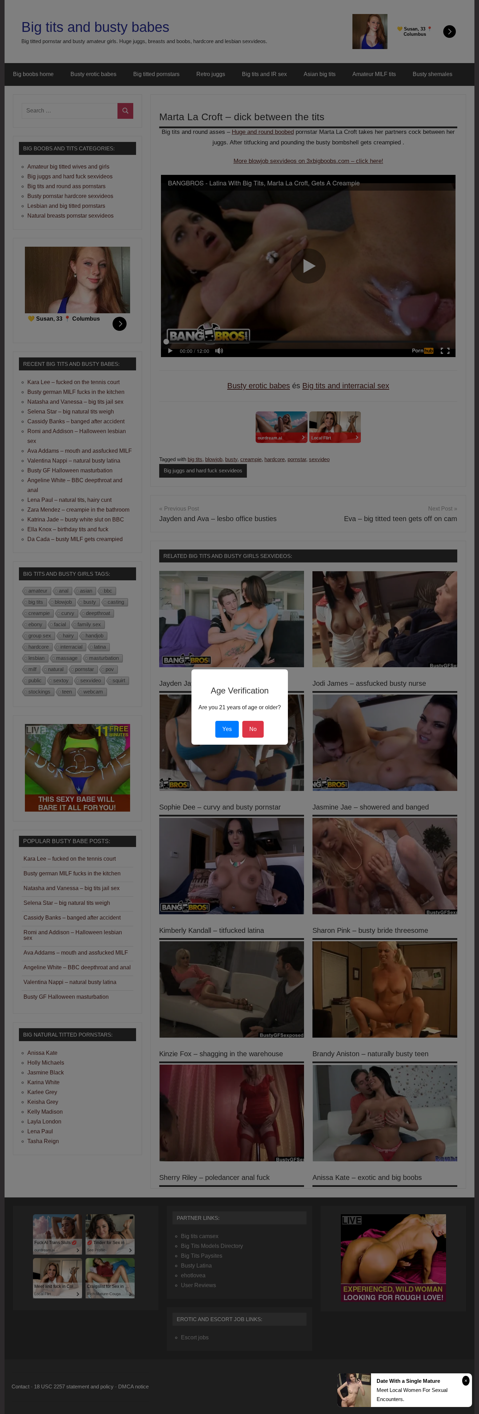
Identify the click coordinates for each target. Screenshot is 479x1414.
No (253, 729)
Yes (227, 729)
